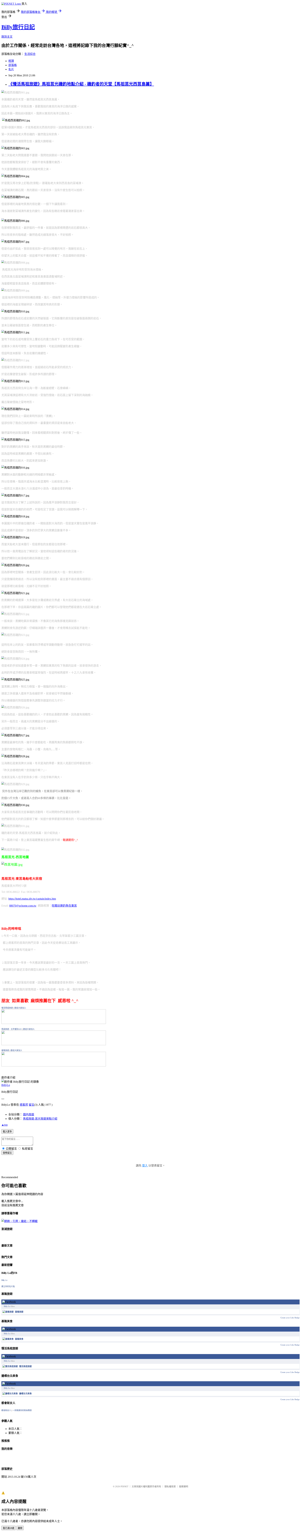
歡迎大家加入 (20, 1008)
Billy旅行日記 (18, 27)
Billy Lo (4, 1280)
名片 (11, 69)
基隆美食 (19, 1339)
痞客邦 (24, 1104)
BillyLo (5, 1085)
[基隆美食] (8, 1339)
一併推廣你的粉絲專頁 (22, 1410)
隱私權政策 (170, 1486)
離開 (20, 1528)
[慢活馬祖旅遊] (53, 1022)
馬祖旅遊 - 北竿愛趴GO (11, 1029)
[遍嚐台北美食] (10, 1393)
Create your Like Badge (290, 1318)
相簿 (11, 60)
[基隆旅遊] (53, 1065)
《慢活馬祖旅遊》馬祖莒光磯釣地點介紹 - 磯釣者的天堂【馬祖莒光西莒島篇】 (81, 84)
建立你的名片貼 (8, 1286)
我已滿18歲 (8, 1528)
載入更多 (7, 1131)
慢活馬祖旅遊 (7, 1008)
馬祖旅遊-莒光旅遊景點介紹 (40, 1118)
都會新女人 (6, 1410)
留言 (31, 1104)
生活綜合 (30, 53)
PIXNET (124, 1486)
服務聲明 (183, 1486)
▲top (4, 1124)
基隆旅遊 (5, 1050)
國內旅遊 (28, 1114)
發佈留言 (7, 1153)
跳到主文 (7, 36)
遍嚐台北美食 (25, 1393)
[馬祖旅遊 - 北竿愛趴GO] (53, 1044)
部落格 (12, 65)
